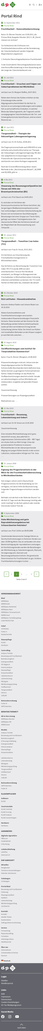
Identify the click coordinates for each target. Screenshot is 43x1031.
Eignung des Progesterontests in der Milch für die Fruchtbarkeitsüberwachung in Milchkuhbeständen (21, 472)
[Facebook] (3, 1016)
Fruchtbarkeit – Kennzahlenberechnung (20, 29)
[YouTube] (17, 1016)
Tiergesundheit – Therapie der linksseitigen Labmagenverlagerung (18, 135)
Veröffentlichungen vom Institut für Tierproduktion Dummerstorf (18, 350)
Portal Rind (8, 26)
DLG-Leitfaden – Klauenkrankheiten (18, 299)
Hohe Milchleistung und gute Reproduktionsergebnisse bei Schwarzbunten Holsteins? (15, 522)
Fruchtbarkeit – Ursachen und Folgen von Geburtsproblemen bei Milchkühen (21, 85)
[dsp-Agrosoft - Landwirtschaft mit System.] (8, 7)
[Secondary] (36, 4)
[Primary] (30, 4)
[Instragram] (9, 1016)
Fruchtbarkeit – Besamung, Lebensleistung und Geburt (14, 416)
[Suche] (34, 4)
